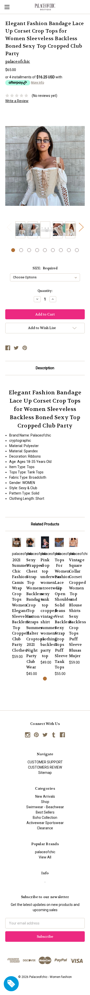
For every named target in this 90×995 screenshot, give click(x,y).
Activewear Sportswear (45, 823)
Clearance (45, 828)
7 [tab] (61, 250)
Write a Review (16, 101)
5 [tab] (45, 250)
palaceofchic (45, 852)
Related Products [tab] (45, 524)
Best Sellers (45, 812)
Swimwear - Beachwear (45, 807)
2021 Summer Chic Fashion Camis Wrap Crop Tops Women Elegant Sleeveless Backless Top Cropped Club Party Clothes (22, 605)
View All (45, 857)
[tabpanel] (20, 230)
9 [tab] (77, 250)
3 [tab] (29, 250)
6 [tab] (53, 250)
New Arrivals (45, 796)
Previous (9, 227)
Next (81, 227)
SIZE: (45, 268)
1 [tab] (13, 250)
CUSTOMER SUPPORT (45, 762)
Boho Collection (45, 818)
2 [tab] (21, 250)
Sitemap (45, 773)
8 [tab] (69, 250)
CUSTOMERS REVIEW (45, 767)
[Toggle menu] (7, 7)
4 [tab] (37, 250)
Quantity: (45, 291)
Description (45, 368)
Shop (45, 802)
